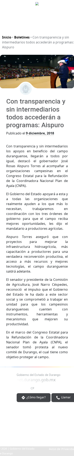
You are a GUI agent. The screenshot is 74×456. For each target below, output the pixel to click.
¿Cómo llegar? (36, 397)
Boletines (22, 37)
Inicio (6, 37)
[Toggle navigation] (66, 25)
